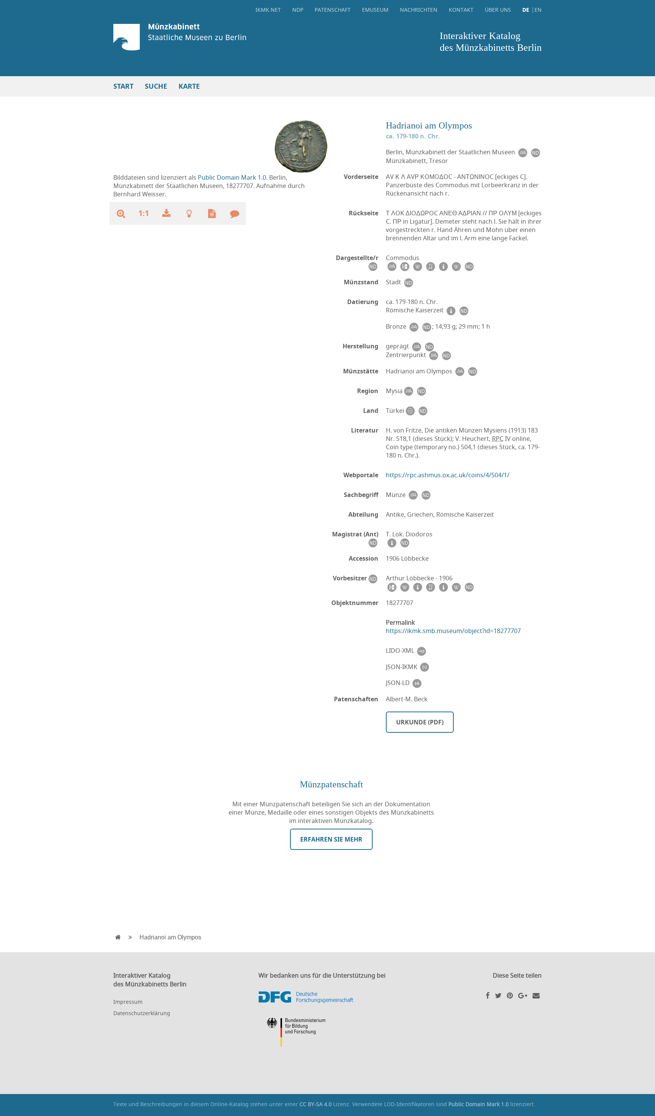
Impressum (128, 1001)
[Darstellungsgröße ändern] (121, 213)
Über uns (498, 9)
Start (123, 86)
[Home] (218, 37)
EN (538, 9)
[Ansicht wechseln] (301, 145)
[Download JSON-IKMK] (424, 667)
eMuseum (375, 9)
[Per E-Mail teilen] (536, 995)
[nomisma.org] (522, 152)
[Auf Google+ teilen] (522, 995)
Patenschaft (333, 9)
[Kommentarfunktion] (234, 213)
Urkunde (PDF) (419, 722)
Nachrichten (418, 9)
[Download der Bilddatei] (166, 213)
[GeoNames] (409, 410)
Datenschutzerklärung (141, 1013)
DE (525, 9)
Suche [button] (156, 86)
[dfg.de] (327, 997)
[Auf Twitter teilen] (498, 995)
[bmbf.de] (327, 1033)
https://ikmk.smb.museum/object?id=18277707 (453, 631)
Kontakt (461, 9)
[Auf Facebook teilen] (488, 995)
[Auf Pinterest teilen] (510, 995)
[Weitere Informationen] (189, 213)
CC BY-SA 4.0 (315, 1104)
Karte (189, 86)
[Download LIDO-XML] (421, 650)
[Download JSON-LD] (417, 683)
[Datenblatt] (212, 213)
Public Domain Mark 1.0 (232, 177)
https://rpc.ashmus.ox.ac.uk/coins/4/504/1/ (447, 475)
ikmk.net (268, 9)
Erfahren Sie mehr (331, 839)
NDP (297, 9)
